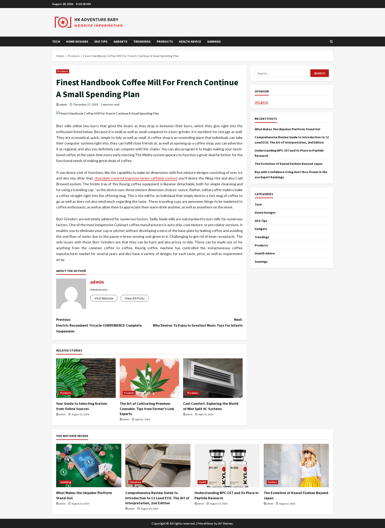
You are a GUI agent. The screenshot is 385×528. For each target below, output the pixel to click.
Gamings (214, 41)
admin (63, 104)
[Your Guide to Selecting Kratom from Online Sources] (86, 378)
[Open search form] (331, 41)
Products (165, 41)
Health (202, 482)
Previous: (99, 325)
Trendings (142, 41)
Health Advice (190, 41)
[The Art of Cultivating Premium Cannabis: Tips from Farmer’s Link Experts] (149, 378)
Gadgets (120, 41)
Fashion (272, 482)
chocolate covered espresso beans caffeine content (135, 178)
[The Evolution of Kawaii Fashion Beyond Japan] (296, 465)
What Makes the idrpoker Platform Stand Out (287, 129)
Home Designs (77, 41)
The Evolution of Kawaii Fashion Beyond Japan (288, 164)
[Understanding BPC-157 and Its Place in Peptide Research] (227, 465)
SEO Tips (100, 41)
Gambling (65, 482)
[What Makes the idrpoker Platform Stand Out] (88, 465)
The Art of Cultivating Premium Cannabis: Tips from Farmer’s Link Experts (147, 408)
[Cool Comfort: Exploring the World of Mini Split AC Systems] (213, 378)
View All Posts (135, 298)
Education (135, 482)
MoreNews (205, 523)
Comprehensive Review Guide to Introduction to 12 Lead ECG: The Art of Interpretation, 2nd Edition (157, 497)
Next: (198, 322)
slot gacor (261, 102)
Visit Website (103, 298)
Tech (56, 41)
